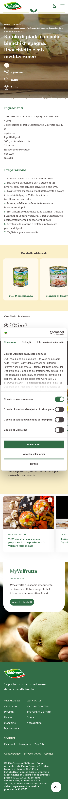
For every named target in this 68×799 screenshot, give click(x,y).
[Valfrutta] (13, 6)
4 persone (17, 72)
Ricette (17, 24)
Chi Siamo (10, 706)
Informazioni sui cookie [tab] (50, 342)
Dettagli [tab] (26, 342)
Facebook (10, 744)
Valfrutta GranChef (38, 706)
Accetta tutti (34, 444)
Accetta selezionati (34, 454)
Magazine (10, 722)
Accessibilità (34, 722)
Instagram (25, 744)
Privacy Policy (32, 753)
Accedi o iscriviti (22, 602)
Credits (48, 753)
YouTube (39, 744)
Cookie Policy (12, 753)
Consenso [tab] (10, 342)
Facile (14, 79)
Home (7, 24)
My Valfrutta (11, 728)
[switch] (59, 409)
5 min (14, 87)
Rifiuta (34, 463)
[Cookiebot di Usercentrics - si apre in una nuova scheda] (49, 333)
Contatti (31, 717)
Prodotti (9, 712)
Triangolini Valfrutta (39, 712)
